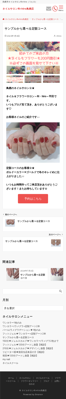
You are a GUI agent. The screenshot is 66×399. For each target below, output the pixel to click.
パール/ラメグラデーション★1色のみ (22, 329)
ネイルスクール (10, 363)
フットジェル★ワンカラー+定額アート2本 (24, 333)
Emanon (39, 394)
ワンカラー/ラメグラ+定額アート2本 (21, 326)
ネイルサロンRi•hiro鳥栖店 (18, 8)
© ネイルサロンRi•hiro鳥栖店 (33, 390)
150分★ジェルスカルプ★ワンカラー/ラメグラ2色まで (30, 340)
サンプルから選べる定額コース (18, 337)
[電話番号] (55, 8)
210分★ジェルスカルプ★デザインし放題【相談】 (28, 348)
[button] (9, 58)
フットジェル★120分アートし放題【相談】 (25, 344)
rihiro (58, 36)
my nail (6, 359)
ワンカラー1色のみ (12, 322)
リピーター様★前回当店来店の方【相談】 (24, 352)
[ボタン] (48, 9)
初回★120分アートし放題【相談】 (20, 355)
